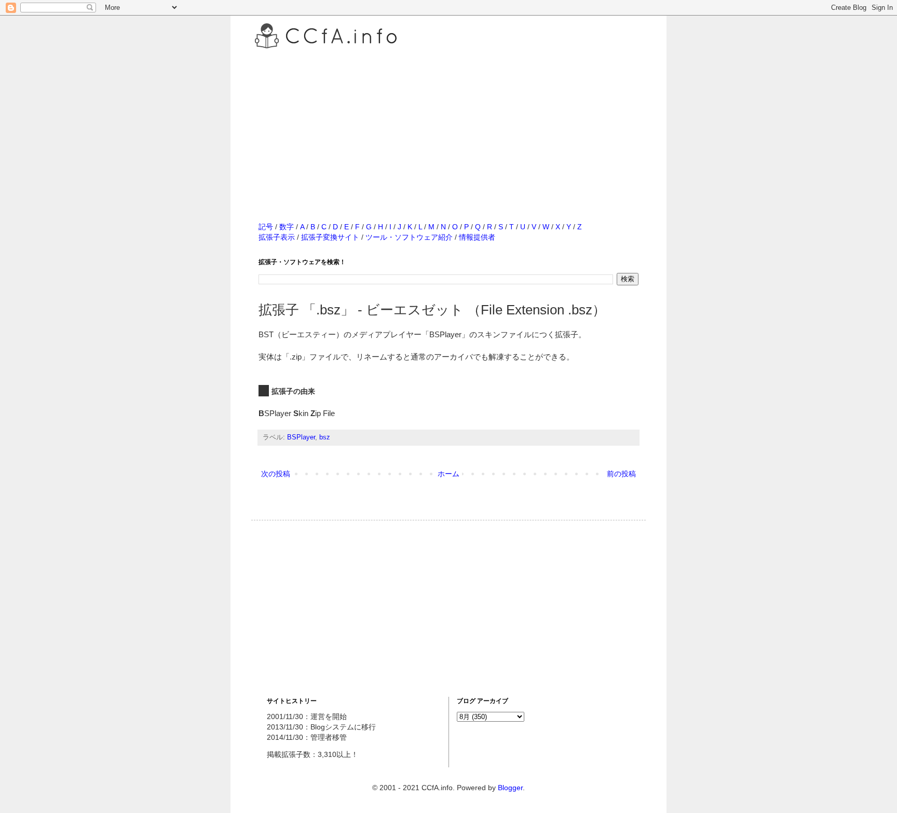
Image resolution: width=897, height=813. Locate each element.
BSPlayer (301, 437)
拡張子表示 (277, 237)
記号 (266, 227)
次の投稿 (275, 474)
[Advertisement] (448, 124)
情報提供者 (477, 237)
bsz (324, 437)
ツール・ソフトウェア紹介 (409, 237)
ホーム (448, 474)
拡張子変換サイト (330, 237)
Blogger (510, 787)
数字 (286, 227)
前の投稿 (621, 474)
